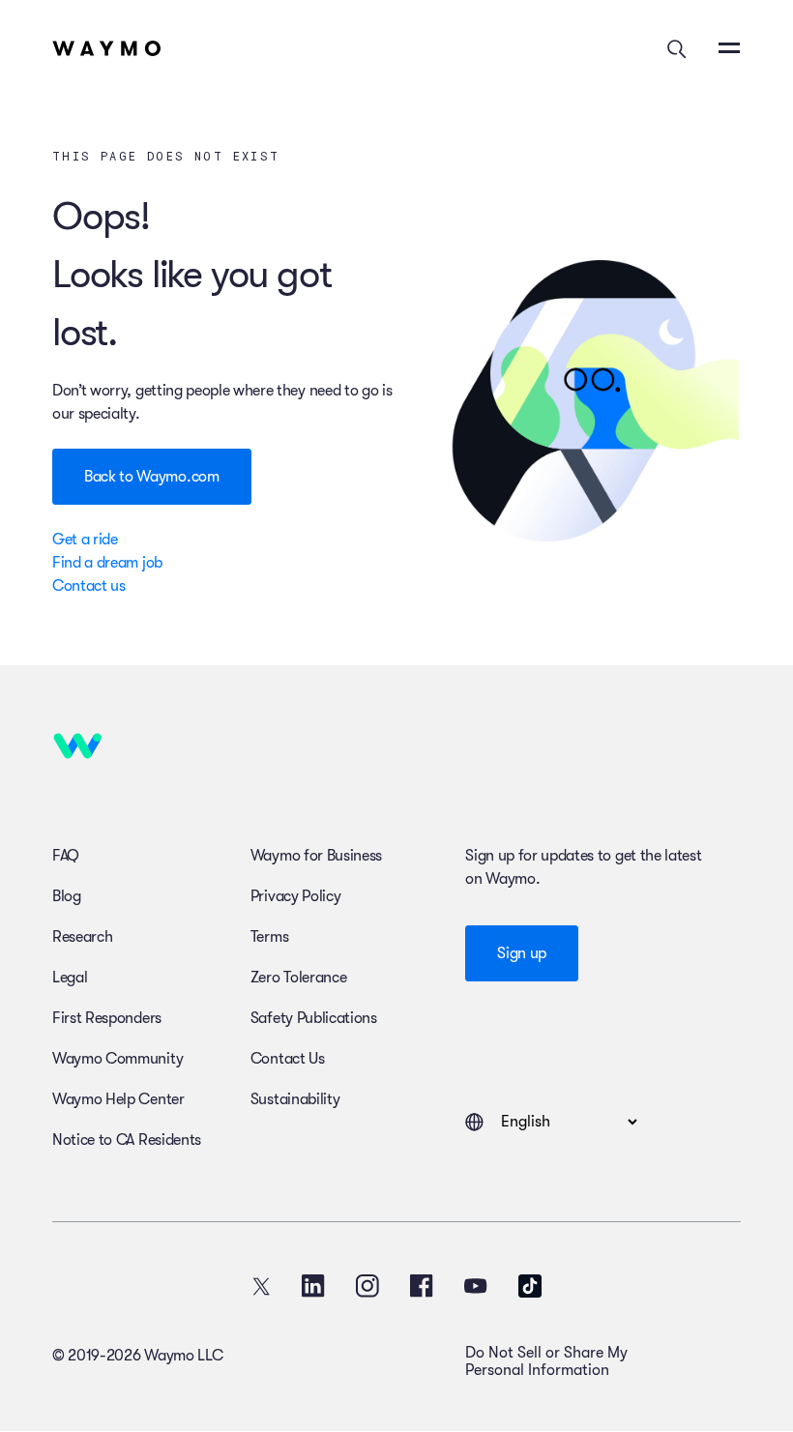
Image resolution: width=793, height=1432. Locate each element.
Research (82, 937)
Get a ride (85, 539)
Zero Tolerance (298, 977)
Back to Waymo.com (152, 476)
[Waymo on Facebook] (421, 1286)
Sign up (521, 953)
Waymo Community (117, 1058)
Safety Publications (313, 1018)
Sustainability (295, 1099)
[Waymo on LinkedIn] (313, 1286)
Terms (269, 937)
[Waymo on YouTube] (475, 1286)
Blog (66, 896)
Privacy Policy (295, 896)
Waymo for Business (316, 855)
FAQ (65, 855)
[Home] (106, 48)
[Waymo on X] (261, 1286)
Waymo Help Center (118, 1099)
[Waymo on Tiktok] (530, 1286)
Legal (69, 977)
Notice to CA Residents (126, 1140)
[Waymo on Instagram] (367, 1286)
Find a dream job (107, 562)
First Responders (107, 1018)
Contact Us (287, 1058)
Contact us (89, 586)
